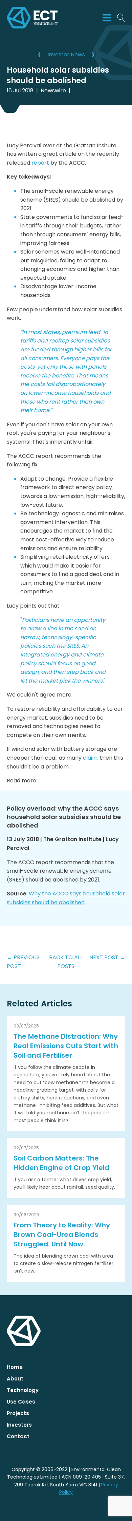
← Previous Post (23, 961)
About (15, 1378)
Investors (19, 1424)
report (40, 163)
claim (90, 758)
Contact (18, 1436)
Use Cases (21, 1401)
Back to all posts (66, 961)
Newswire (53, 90)
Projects (18, 1413)
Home (15, 1367)
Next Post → (107, 957)
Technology (23, 1390)
